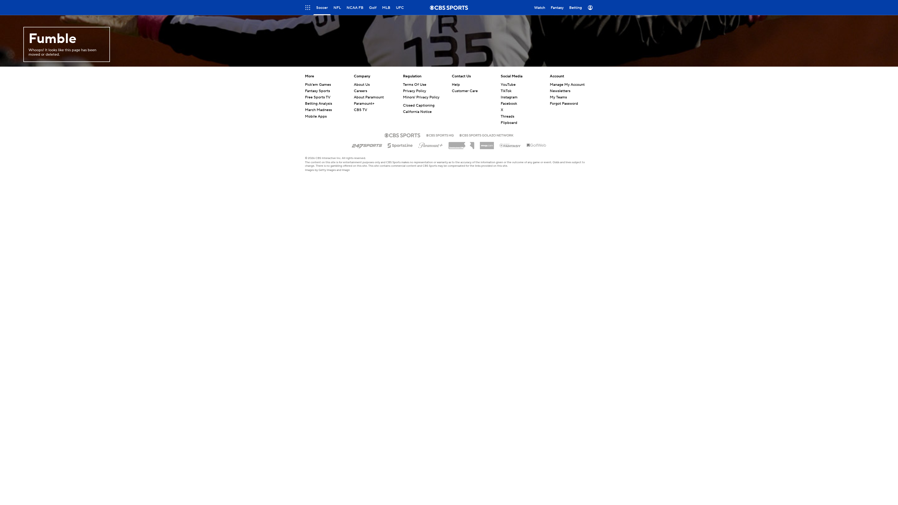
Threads (507, 116)
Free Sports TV (317, 97)
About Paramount (369, 97)
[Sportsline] (400, 144)
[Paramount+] (430, 144)
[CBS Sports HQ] (440, 135)
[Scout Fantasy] (510, 145)
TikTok (506, 91)
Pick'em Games (318, 84)
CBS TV (360, 110)
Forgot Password (564, 103)
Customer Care (465, 91)
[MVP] (487, 143)
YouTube (508, 84)
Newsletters (560, 91)
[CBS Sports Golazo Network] (486, 135)
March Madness (318, 110)
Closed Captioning (419, 105)
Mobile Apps (316, 116)
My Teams (558, 97)
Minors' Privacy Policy (421, 97)
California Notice (417, 111)
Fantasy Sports (317, 91)
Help (456, 84)
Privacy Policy (414, 91)
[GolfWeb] (536, 145)
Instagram (509, 97)
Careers (360, 91)
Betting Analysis (318, 103)
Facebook (509, 103)
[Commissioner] (461, 143)
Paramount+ (364, 103)
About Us (362, 84)
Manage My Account (567, 84)
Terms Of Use (414, 84)
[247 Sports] (367, 144)
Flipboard (509, 122)
